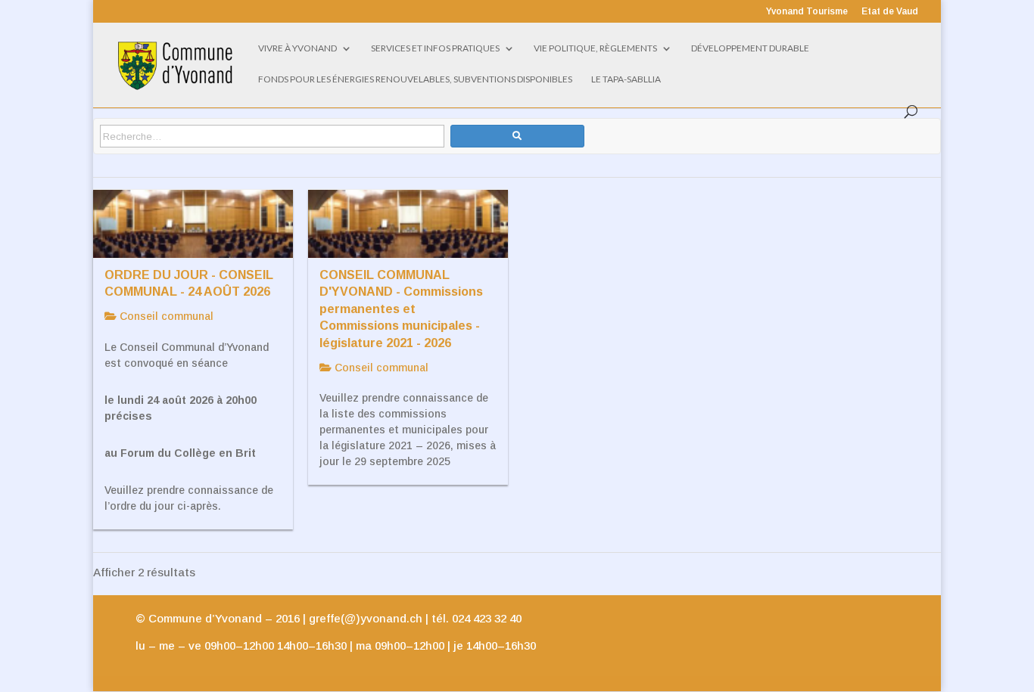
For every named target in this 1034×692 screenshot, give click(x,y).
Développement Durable (750, 48)
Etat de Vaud (889, 12)
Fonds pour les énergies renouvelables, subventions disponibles (415, 79)
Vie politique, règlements (595, 48)
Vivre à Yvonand (297, 48)
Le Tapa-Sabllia (626, 79)
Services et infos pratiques (435, 48)
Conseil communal (165, 316)
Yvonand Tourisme (807, 12)
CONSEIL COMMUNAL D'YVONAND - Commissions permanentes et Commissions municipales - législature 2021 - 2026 (401, 308)
